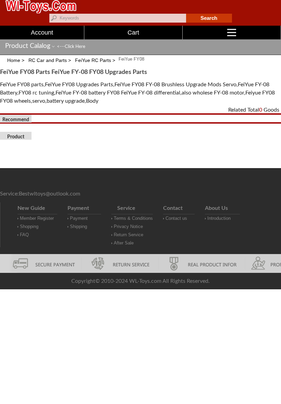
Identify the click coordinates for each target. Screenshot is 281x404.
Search (208, 18)
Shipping (78, 226)
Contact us (176, 218)
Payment (79, 218)
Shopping (29, 226)
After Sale (124, 242)
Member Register (37, 218)
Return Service (128, 234)
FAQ (24, 234)
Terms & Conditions (133, 218)
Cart (133, 32)
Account (42, 32)
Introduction (219, 218)
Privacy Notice (128, 226)
